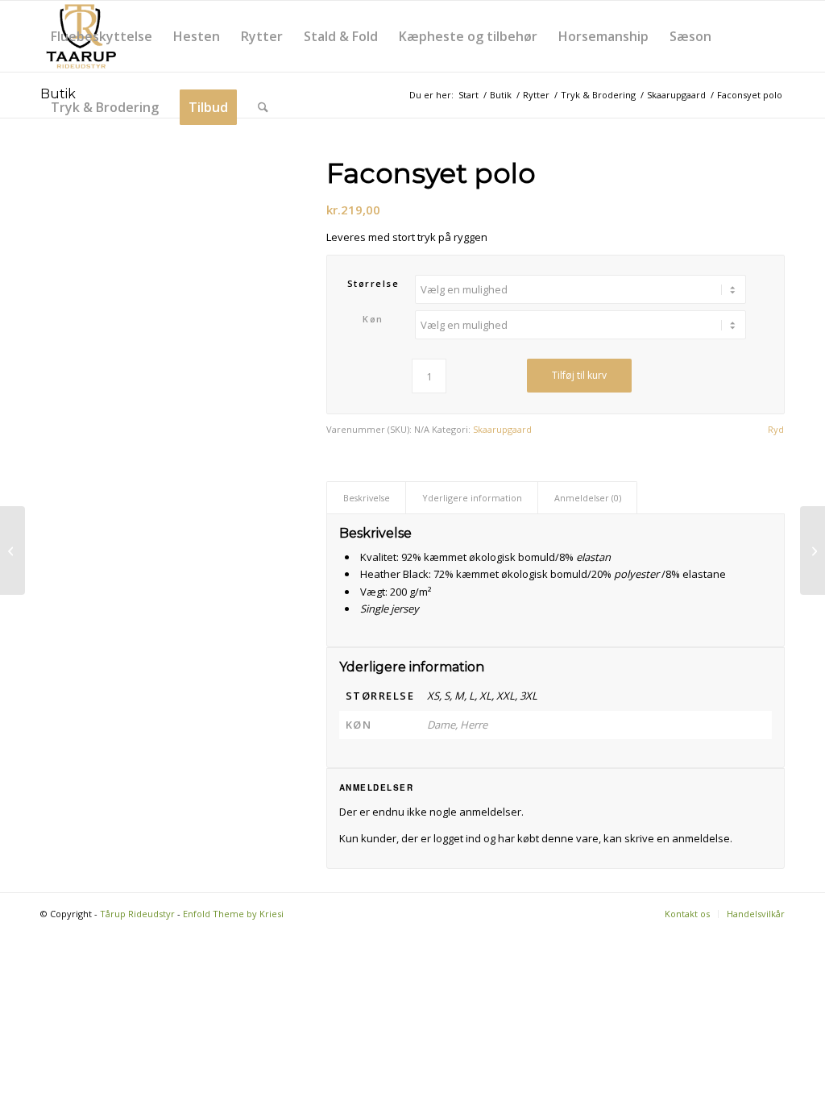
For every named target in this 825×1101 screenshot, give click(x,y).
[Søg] (263, 107)
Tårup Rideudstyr (137, 914)
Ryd (776, 429)
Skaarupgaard (502, 429)
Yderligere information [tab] (472, 498)
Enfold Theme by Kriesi (233, 914)
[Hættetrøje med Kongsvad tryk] (12, 550)
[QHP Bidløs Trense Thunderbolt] (812, 550)
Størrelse (373, 283)
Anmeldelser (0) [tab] (587, 498)
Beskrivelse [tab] (366, 498)
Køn (373, 319)
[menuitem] (101, 36)
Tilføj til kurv (579, 375)
